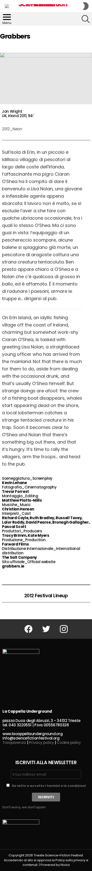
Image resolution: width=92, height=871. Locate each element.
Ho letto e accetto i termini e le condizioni (49, 785)
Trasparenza (14, 742)
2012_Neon (12, 129)
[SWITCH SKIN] (86, 6)
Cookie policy (69, 742)
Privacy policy (41, 742)
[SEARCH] (86, 19)
